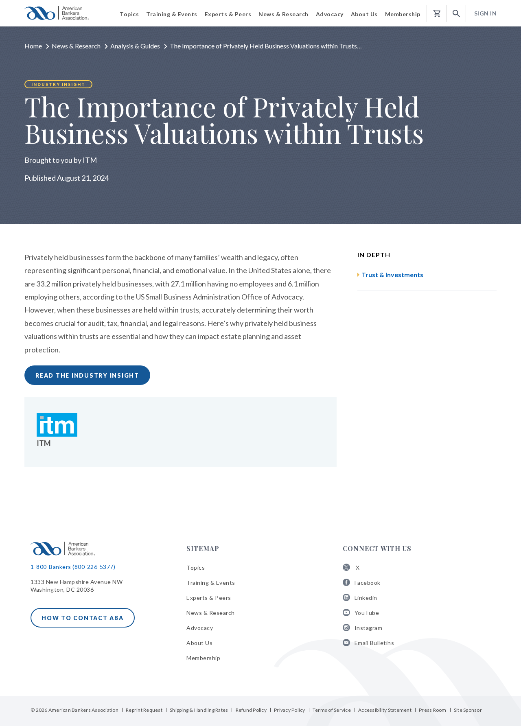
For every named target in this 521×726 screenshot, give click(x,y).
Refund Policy (251, 710)
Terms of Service (332, 710)
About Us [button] (364, 14)
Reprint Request (144, 710)
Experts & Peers (208, 597)
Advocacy (199, 627)
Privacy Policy (289, 710)
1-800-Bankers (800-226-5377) (73, 566)
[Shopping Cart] (436, 13)
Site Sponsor (468, 710)
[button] (456, 13)
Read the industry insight (87, 375)
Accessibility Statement (385, 710)
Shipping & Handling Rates (199, 710)
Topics (195, 567)
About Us (199, 642)
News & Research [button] (283, 14)
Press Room (433, 710)
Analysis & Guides (135, 46)
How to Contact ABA (83, 617)
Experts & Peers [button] (228, 14)
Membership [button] (402, 14)
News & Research (76, 46)
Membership (203, 657)
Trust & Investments (392, 274)
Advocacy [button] (330, 14)
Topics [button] (129, 14)
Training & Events (210, 582)
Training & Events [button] (171, 14)
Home (33, 46)
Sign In (485, 13)
